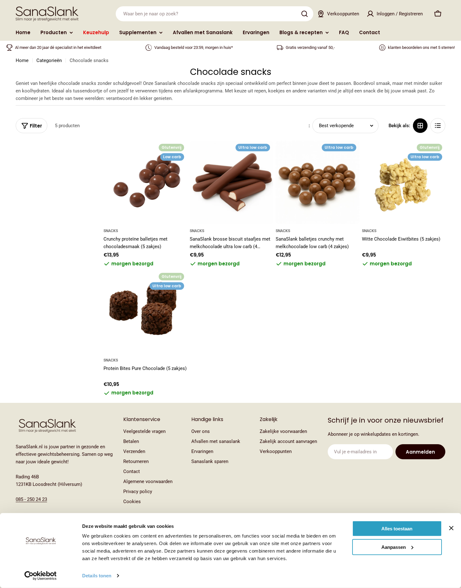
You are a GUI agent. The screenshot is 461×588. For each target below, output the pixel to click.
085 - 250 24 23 (31, 499)
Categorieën (49, 60)
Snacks (110, 231)
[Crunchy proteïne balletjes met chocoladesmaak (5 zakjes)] (145, 182)
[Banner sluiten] (451, 528)
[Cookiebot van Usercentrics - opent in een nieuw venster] (40, 575)
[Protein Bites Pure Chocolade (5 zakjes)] (145, 311)
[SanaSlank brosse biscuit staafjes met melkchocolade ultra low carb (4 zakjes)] (231, 182)
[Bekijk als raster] (420, 125)
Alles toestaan (396, 528)
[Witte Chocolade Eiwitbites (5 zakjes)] (404, 182)
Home (22, 60)
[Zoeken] (304, 14)
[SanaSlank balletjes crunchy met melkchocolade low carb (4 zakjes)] (317, 182)
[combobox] (214, 13)
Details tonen (96, 575)
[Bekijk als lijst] (437, 125)
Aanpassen (393, 546)
